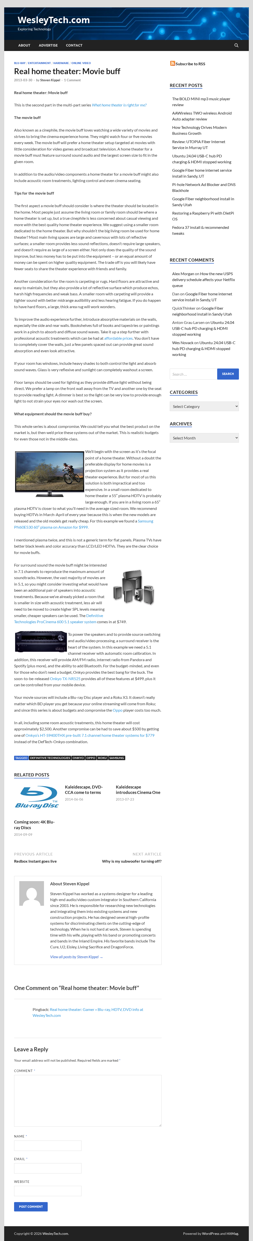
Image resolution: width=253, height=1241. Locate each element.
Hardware (61, 63)
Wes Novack (182, 342)
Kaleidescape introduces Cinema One (138, 789)
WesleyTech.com (54, 20)
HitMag (232, 1233)
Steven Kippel (50, 80)
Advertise (48, 45)
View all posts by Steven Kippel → (76, 956)
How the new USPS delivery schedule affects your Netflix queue (203, 279)
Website (22, 1182)
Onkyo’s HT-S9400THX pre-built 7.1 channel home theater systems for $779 (89, 735)
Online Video (81, 63)
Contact (74, 45)
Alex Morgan (183, 273)
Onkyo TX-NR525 (65, 678)
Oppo (118, 710)
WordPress (210, 1233)
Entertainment (39, 63)
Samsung (116, 758)
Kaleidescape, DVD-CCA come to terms (84, 789)
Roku (102, 758)
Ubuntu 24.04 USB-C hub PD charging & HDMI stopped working (203, 328)
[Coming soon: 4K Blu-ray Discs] (37, 801)
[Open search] (236, 45)
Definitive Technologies (50, 758)
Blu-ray (19, 63)
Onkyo (78, 758)
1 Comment (72, 80)
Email (21, 1159)
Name (20, 1136)
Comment (24, 1071)
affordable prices (118, 338)
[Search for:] (204, 374)
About (24, 45)
